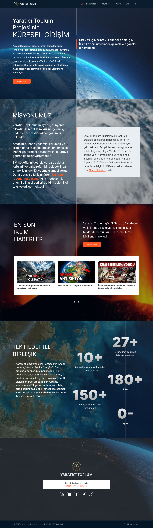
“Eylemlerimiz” (97, 170)
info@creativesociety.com (76, 486)
